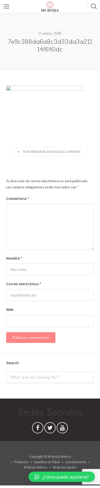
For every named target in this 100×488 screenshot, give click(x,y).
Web (9, 309)
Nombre (14, 258)
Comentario (17, 198)
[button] (61, 477)
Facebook (38, 429)
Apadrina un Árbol (47, 462)
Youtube (62, 429)
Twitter (50, 429)
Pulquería (21, 462)
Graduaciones (75, 462)
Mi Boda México (35, 467)
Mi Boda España (64, 467)
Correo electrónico (23, 283)
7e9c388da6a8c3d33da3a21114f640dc (52, 151)
